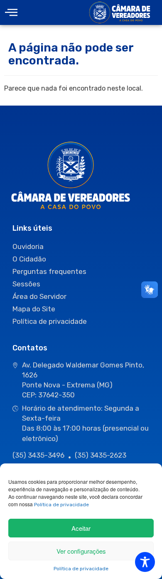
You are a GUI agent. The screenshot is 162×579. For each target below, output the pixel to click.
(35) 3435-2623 (100, 455)
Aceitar (81, 528)
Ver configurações (81, 551)
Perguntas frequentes (49, 271)
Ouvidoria (28, 246)
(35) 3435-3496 (38, 455)
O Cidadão (29, 259)
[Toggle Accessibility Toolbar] (145, 562)
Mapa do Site (33, 309)
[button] (11, 13)
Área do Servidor (39, 296)
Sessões (26, 284)
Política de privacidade (61, 505)
